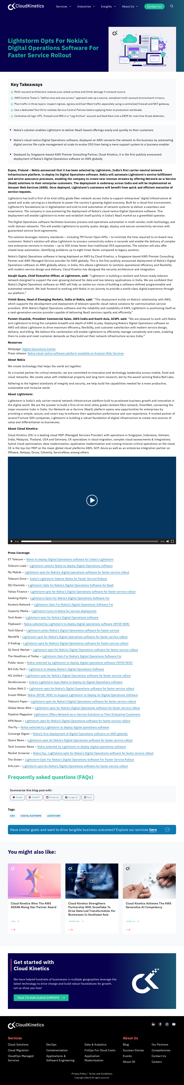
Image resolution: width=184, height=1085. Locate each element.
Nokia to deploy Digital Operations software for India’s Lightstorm (70, 559)
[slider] (89, 541)
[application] (92, 500)
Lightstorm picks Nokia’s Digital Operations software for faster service (72, 630)
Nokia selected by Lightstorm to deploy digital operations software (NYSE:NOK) (77, 624)
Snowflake (74, 921)
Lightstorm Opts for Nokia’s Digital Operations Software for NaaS (71, 585)
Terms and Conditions (100, 1073)
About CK (129, 1062)
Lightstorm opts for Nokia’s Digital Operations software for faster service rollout (83, 591)
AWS (13, 921)
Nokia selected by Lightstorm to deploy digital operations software (65, 727)
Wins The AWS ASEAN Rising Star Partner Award (33, 905)
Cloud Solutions (18, 1044)
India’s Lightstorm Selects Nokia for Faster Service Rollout (68, 579)
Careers (157, 1062)
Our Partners (160, 1044)
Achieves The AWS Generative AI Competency (148, 905)
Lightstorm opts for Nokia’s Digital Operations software (62, 617)
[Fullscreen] (172, 541)
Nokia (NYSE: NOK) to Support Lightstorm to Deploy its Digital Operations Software (83, 695)
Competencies (161, 1050)
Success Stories (133, 1050)
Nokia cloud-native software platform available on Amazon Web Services (76, 353)
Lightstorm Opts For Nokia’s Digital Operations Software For (70, 598)
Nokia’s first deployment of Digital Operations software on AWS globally (80, 734)
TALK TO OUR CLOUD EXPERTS (38, 998)
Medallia (130, 921)
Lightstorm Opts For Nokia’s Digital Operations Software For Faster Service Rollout (79, 759)
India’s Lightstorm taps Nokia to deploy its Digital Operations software (76, 682)
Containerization (57, 1050)
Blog (126, 1044)
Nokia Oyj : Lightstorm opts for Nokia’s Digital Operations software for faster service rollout (93, 753)
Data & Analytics (96, 1044)
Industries (84, 6)
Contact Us (154, 6)
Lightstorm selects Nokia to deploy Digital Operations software (71, 566)
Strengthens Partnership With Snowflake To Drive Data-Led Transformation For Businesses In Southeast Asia (91, 908)
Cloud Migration (18, 1050)
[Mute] (167, 541)
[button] (171, 6)
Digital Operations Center (39, 349)
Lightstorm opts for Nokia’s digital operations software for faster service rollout (77, 572)
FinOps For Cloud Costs (100, 1050)
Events (127, 1056)
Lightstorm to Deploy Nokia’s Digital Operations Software (66, 669)
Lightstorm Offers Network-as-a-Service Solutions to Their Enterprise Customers (87, 714)
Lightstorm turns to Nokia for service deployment (64, 611)
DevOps (51, 1044)
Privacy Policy (79, 1073)
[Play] (11, 541)
